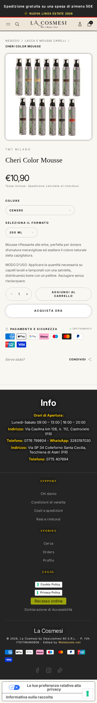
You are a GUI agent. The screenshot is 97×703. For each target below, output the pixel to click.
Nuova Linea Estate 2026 (51, 13)
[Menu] (8, 24)
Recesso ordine (48, 601)
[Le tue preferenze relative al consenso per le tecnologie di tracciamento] (87, 693)
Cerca (49, 543)
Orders (48, 552)
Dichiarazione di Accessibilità (48, 610)
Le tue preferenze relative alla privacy (54, 687)
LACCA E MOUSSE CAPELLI (45, 40)
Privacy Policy (50, 592)
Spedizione (36, 185)
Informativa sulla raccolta (29, 697)
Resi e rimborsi (48, 519)
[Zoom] (83, 62)
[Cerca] (17, 24)
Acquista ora (48, 311)
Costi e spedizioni (48, 511)
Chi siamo (49, 494)
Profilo (48, 560)
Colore (12, 200)
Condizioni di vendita (48, 502)
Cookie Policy (50, 584)
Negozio (12, 40)
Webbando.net (69, 642)
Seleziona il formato (27, 222)
